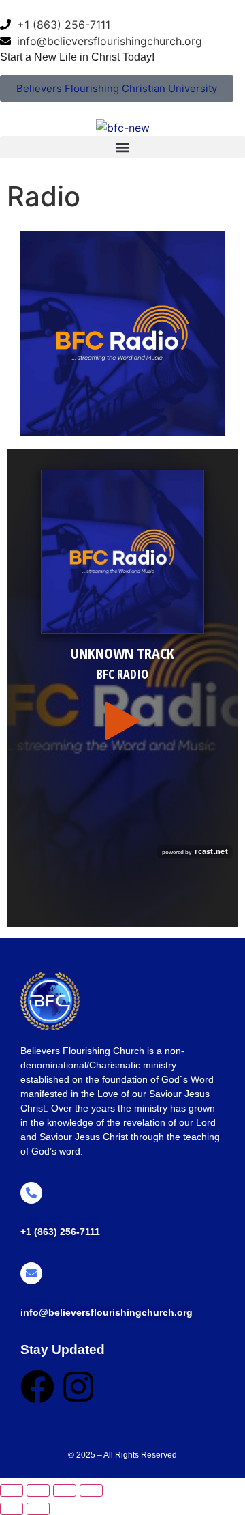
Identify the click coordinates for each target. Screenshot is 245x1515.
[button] (122, 147)
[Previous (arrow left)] (11, 1509)
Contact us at (49, 1299)
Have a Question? (59, 1218)
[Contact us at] (31, 1273)
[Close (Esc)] (91, 1490)
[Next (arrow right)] (38, 1509)
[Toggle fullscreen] (38, 1490)
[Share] (64, 1490)
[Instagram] (78, 1387)
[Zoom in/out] (11, 1490)
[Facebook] (37, 1387)
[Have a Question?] (31, 1193)
